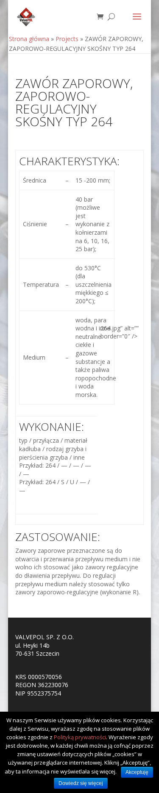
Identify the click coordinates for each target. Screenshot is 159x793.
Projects (67, 39)
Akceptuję (137, 772)
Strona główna (29, 39)
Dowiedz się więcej (81, 783)
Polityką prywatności (80, 737)
